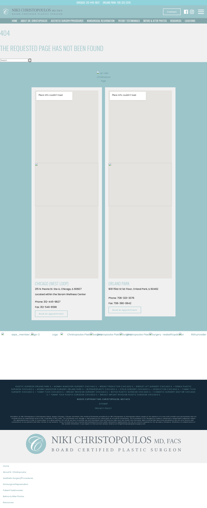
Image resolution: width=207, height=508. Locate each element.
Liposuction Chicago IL (166, 389)
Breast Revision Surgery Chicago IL (87, 392)
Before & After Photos (155, 20)
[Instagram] (192, 11)
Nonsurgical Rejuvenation (101, 20)
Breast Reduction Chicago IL (117, 386)
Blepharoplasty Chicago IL (102, 389)
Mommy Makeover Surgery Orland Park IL (60, 389)
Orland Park (119, 283)
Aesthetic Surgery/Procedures (67, 20)
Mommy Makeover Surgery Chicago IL (75, 386)
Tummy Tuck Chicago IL (50, 392)
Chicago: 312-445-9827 (88, 2)
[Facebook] (186, 11)
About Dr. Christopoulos (34, 20)
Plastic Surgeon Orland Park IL (33, 386)
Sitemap (103, 403)
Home (14, 20)
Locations (190, 20)
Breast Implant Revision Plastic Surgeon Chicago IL (130, 394)
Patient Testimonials (129, 20)
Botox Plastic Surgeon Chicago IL (131, 392)
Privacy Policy (103, 408)
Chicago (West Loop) (51, 283)
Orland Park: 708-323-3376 (117, 2)
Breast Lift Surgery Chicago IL (154, 386)
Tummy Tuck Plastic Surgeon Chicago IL (74, 394)
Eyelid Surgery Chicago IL (135, 389)
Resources (175, 20)
